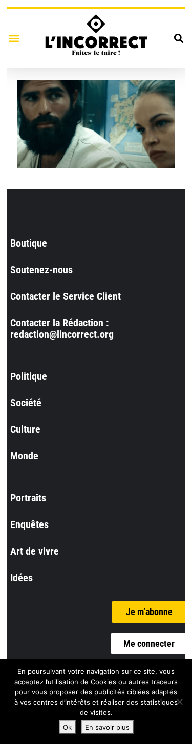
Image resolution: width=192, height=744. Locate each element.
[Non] (179, 701)
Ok (67, 727)
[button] (13, 38)
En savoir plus (107, 727)
